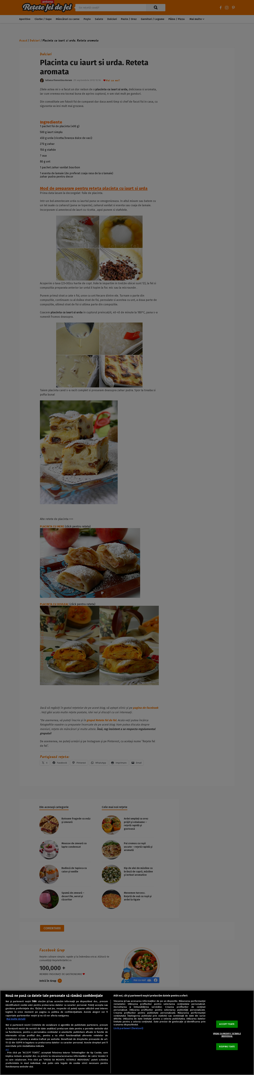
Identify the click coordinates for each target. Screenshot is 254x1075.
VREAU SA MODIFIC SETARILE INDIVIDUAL (227, 1034)
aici (7, 1049)
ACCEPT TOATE (226, 1024)
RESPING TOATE (227, 1046)
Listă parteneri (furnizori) (128, 1028)
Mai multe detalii (15, 1019)
